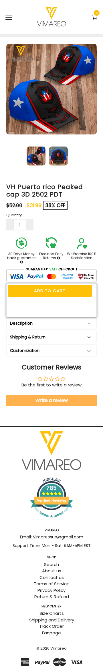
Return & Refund (51, 597)
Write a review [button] (51, 400)
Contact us (51, 577)
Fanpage (51, 633)
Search (51, 564)
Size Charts (51, 613)
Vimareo (58, 648)
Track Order (51, 626)
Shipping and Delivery (51, 620)
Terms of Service (52, 584)
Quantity (14, 215)
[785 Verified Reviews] (51, 520)
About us (51, 571)
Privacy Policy (51, 590)
